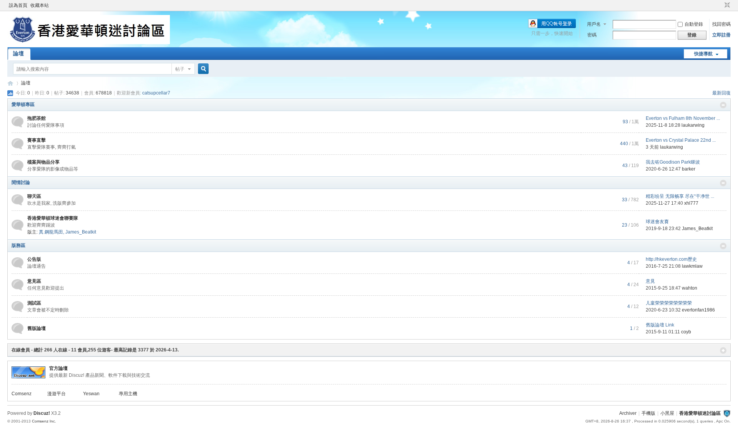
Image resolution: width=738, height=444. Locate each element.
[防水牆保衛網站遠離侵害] (727, 413)
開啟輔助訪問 (720, 5)
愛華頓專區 (23, 104)
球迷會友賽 (657, 221)
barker (688, 169)
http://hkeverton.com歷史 (671, 259)
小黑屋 (667, 413)
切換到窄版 (726, 5)
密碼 (592, 35)
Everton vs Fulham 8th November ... (683, 118)
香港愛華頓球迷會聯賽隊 (52, 218)
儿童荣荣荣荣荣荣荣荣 (669, 303)
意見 (650, 281)
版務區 (18, 245)
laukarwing (693, 125)
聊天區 (34, 196)
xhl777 (691, 203)
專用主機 (128, 393)
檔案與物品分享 (43, 162)
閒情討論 (21, 182)
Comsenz (22, 393)
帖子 (179, 69)
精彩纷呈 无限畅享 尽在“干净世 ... (680, 196)
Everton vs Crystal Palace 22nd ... (681, 140)
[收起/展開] (723, 105)
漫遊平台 (56, 393)
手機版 (648, 413)
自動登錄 (694, 24)
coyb (686, 332)
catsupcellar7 (156, 93)
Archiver (628, 413)
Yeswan (91, 393)
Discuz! (41, 413)
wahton (689, 288)
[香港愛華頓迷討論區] (88, 42)
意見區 (34, 281)
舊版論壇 (36, 328)
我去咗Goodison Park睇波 (673, 162)
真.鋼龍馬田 (51, 232)
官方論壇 (58, 368)
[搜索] (202, 69)
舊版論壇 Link (660, 325)
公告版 (34, 259)
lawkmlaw (692, 266)
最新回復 (721, 93)
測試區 (34, 303)
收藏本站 (39, 5)
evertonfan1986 (698, 310)
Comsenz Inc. (44, 421)
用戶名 (594, 24)
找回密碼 (721, 24)
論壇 (18, 53)
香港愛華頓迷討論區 (10, 83)
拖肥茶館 (36, 118)
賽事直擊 (36, 140)
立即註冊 (721, 35)
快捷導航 (703, 53)
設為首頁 (18, 5)
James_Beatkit (80, 232)
